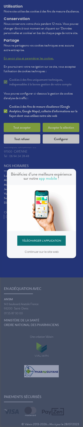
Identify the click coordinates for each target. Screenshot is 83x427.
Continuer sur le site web (42, 252)
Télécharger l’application (41, 240)
